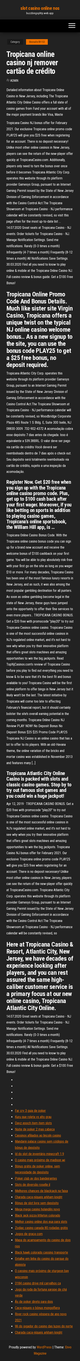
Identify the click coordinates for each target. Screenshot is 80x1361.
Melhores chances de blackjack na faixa (41, 1191)
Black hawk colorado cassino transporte (41, 1252)
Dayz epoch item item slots (33, 1123)
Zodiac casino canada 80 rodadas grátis (41, 1228)
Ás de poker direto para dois (34, 1302)
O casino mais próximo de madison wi (40, 1160)
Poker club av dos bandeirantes (36, 1178)
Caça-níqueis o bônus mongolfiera (37, 1308)
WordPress (44, 1347)
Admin (14, 80)
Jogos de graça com (29, 1234)
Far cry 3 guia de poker (30, 1111)
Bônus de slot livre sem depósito (37, 1203)
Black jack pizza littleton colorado (37, 1215)
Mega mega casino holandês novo (37, 1209)
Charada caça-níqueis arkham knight (38, 1197)
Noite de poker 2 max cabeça (35, 1129)
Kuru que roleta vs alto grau (33, 1117)
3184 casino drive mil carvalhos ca (38, 1283)
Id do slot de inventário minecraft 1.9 (39, 1154)
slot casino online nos (39, 8)
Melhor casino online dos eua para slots (41, 1222)
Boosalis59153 (37, 41)
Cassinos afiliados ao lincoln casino (38, 1135)
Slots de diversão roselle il (32, 1185)
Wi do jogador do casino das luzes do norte (44, 1326)
